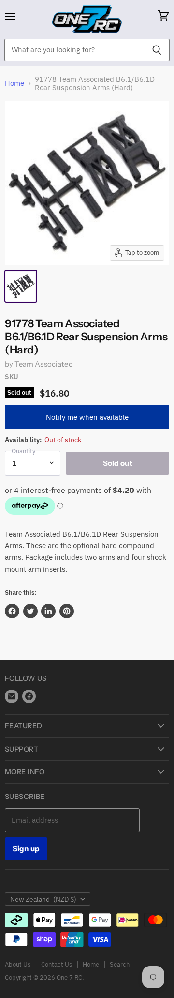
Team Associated (43, 363)
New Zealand (43, 899)
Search (120, 964)
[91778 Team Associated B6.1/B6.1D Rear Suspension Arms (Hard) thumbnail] (20, 286)
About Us (17, 964)
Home (14, 83)
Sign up (26, 848)
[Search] (157, 50)
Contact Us (56, 964)
